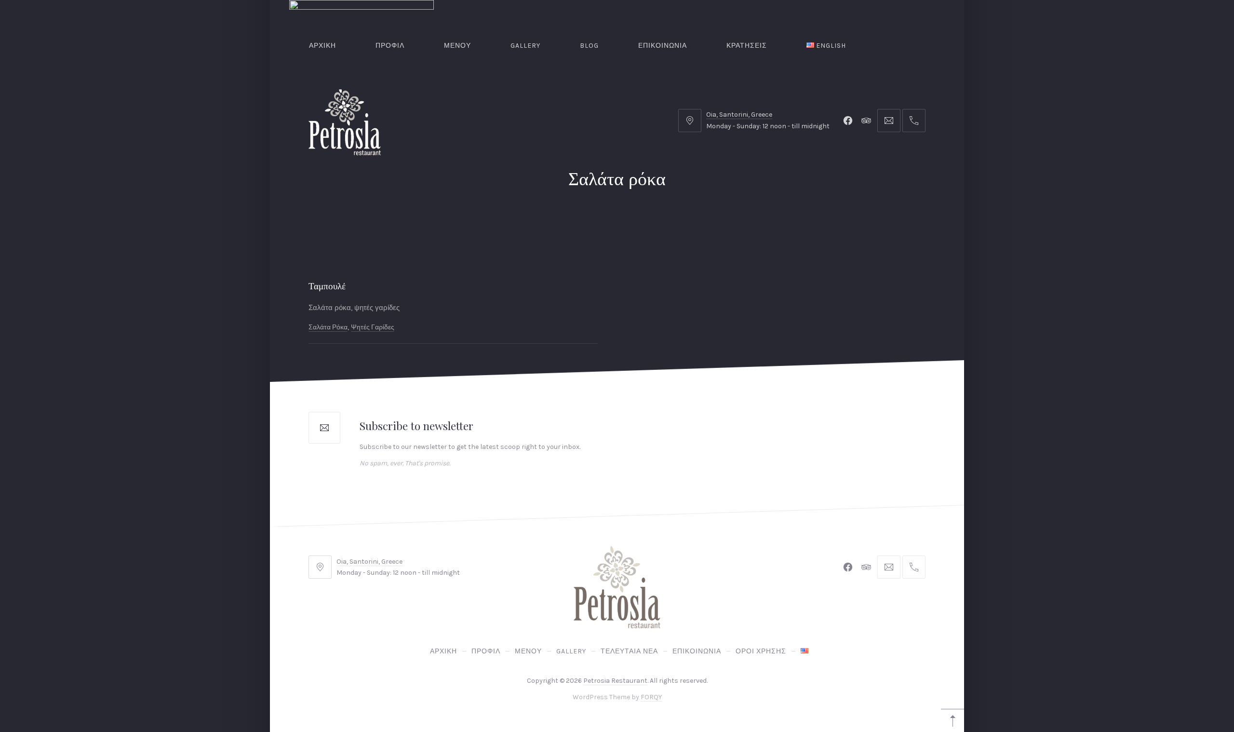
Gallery (525, 45)
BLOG (589, 45)
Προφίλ (390, 45)
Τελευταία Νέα (629, 651)
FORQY (651, 697)
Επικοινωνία (662, 45)
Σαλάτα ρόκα (328, 327)
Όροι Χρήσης (761, 651)
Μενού (457, 45)
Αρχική (322, 45)
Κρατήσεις (746, 45)
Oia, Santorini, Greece (739, 114)
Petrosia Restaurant (615, 681)
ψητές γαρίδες (372, 327)
